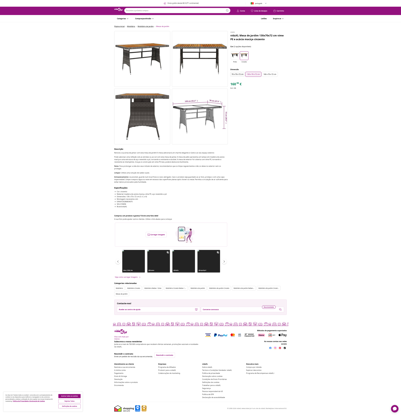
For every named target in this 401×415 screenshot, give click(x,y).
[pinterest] (280, 348)
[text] (236, 84)
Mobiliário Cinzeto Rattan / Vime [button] (177, 288)
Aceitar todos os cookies (69, 396)
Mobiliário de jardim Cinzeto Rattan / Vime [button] (269, 288)
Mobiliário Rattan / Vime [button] (152, 288)
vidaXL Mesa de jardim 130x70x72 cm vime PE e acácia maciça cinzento (257, 37)
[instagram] (275, 348)
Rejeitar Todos (69, 401)
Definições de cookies (210, 382)
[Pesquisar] (227, 10)
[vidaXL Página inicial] (118, 9)
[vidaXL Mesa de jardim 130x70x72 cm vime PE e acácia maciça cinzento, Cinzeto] (142, 59)
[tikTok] (285, 348)
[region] (43, 402)
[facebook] (270, 348)
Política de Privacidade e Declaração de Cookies (29, 401)
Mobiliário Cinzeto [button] (133, 288)
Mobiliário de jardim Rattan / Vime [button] (245, 288)
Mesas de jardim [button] (122, 294)
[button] (181, 3)
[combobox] (177, 10)
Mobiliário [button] (119, 288)
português (258, 3)
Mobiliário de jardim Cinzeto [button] (219, 288)
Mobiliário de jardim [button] (198, 288)
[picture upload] (185, 234)
